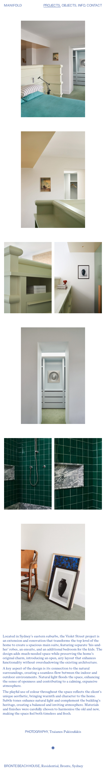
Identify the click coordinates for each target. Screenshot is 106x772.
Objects (69, 5)
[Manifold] (13, 5)
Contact (94, 5)
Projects (51, 5)
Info (81, 5)
